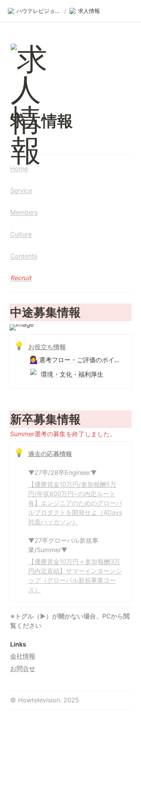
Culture (21, 234)
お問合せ (22, 668)
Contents (23, 256)
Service (21, 190)
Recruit (20, 278)
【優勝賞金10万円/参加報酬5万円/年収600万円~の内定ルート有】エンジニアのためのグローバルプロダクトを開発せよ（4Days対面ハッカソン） (75, 503)
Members (24, 212)
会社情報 (22, 656)
